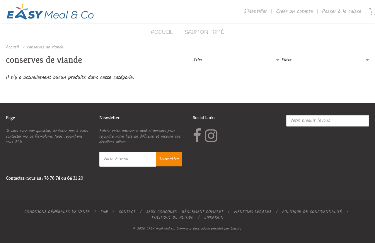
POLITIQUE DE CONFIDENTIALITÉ (312, 212)
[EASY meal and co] (50, 12)
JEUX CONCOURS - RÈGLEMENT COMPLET (184, 212)
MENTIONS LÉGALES (252, 212)
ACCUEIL (162, 32)
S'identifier (255, 11)
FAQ (104, 212)
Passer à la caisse (341, 11)
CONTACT (127, 212)
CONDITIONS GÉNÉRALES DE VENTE (57, 212)
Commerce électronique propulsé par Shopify (208, 228)
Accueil (12, 47)
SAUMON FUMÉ (204, 32)
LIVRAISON (213, 217)
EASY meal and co (160, 228)
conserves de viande (45, 47)
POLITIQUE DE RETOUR (172, 217)
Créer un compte (294, 11)
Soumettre (169, 159)
